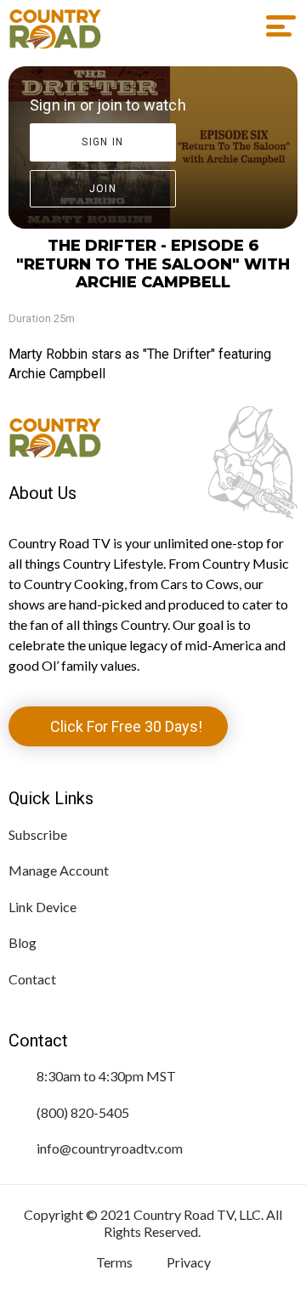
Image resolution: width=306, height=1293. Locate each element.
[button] (275, 26)
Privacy (189, 1262)
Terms (114, 1262)
